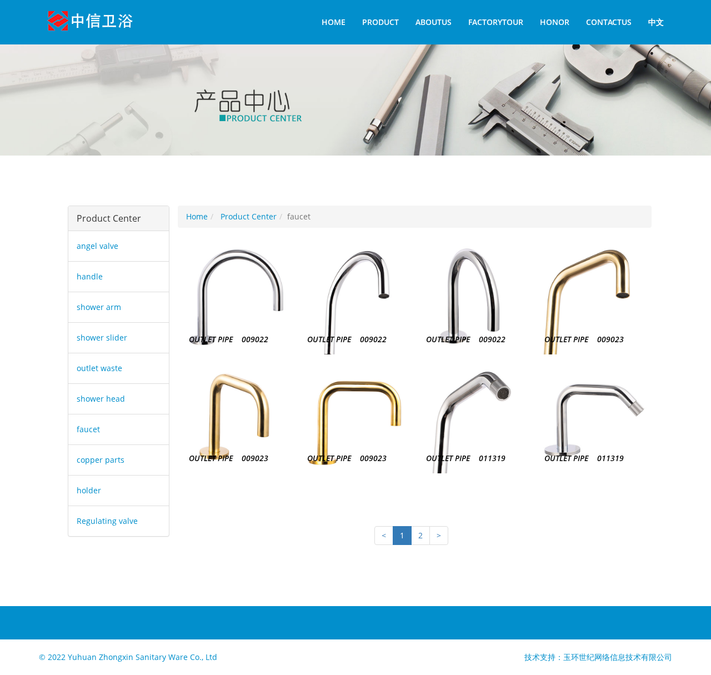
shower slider (102, 337)
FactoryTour (495, 22)
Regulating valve (107, 521)
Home (334, 22)
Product (380, 22)
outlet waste (99, 368)
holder (89, 490)
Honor (554, 22)
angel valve (97, 246)
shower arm (99, 307)
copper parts (100, 459)
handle (90, 276)
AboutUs (433, 22)
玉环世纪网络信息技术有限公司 (617, 657)
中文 (656, 22)
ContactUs (609, 22)
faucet (88, 429)
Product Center (249, 216)
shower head (101, 398)
